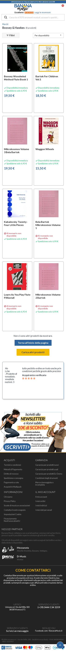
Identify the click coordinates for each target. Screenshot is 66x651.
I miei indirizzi (41, 505)
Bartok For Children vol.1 (46, 78)
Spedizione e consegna (13, 478)
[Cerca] (5, 17)
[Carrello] (61, 7)
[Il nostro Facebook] (49, 618)
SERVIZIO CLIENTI (48, 604)
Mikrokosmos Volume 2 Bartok (47, 296)
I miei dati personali (43, 510)
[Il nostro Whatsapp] (17, 618)
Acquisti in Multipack (12, 487)
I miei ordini (40, 501)
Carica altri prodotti (33, 352)
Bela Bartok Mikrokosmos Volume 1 (47, 224)
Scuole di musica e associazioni (17, 505)
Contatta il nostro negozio (14, 510)
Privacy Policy (10, 501)
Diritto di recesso (11, 474)
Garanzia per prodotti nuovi (47, 465)
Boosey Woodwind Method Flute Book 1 (16, 78)
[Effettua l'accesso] (54, 7)
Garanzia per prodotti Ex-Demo (48, 474)
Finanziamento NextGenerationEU (12, 520)
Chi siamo (8, 497)
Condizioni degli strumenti (46, 478)
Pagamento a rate (11, 482)
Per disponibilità (48, 35)
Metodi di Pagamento (13, 469)
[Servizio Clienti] (49, 594)
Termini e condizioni (12, 465)
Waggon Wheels (44, 149)
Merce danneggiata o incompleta (44, 483)
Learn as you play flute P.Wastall (17, 296)
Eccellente (33, 12)
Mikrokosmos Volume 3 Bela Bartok (16, 151)
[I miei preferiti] (47, 7)
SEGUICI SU (48, 628)
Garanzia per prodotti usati (46, 469)
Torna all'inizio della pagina (33, 342)
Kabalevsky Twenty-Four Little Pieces (15, 223)
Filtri (10, 35)
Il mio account (41, 497)
